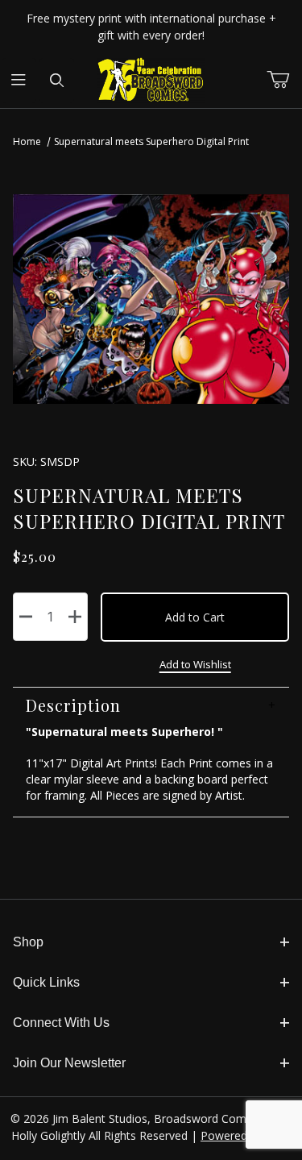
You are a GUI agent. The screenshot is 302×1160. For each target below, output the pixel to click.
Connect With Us (61, 1022)
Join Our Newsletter (69, 1063)
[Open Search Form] (56, 80)
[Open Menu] (19, 80)
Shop (28, 942)
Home (27, 141)
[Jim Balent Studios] (151, 79)
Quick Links (46, 982)
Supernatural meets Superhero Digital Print (151, 141)
